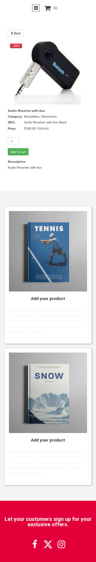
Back (17, 33)
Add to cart (18, 152)
